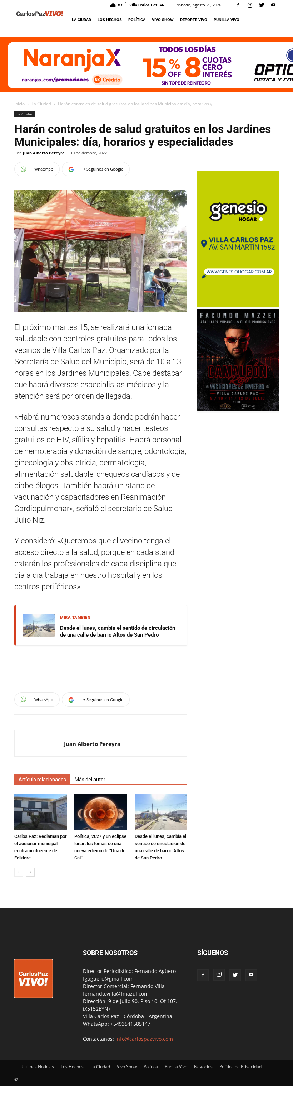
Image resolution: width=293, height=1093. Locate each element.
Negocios (203, 1067)
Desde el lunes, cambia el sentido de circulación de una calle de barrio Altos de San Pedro (117, 631)
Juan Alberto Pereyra (44, 152)
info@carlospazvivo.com (144, 1038)
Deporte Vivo (193, 20)
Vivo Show (163, 20)
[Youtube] (273, 5)
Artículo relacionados (42, 779)
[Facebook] (238, 5)
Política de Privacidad (240, 1067)
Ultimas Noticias (37, 1067)
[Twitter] (261, 5)
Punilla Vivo (226, 20)
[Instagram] (249, 5)
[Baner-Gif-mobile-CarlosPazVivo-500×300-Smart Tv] (238, 305)
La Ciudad (81, 20)
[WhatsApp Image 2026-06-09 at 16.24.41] (238, 409)
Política (136, 20)
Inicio (19, 104)
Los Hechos (110, 20)
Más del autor (90, 779)
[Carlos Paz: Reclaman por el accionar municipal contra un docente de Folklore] (40, 812)
